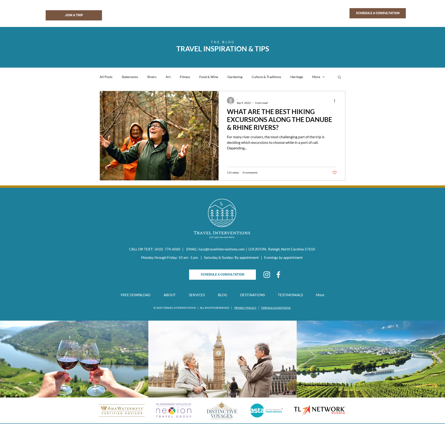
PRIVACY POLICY (245, 307)
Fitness (185, 77)
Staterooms (130, 77)
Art (168, 77)
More (316, 77)
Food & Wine (208, 77)
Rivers (151, 77)
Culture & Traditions (266, 77)
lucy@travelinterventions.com (222, 249)
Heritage (296, 77)
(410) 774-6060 (167, 249)
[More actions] (336, 100)
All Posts (106, 77)
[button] (378, 13)
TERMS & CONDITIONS (276, 307)
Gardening (234, 77)
